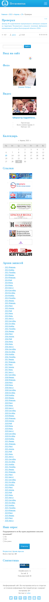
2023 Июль (9, 495)
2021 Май (8, 451)
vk (39, 598)
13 (6, 155)
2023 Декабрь (10, 508)
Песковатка (17, 3)
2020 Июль (9, 428)
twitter (11, 598)
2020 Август (9, 431)
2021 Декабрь (10, 467)
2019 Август (9, 408)
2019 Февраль (10, 400)
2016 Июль (9, 344)
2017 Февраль (10, 362)
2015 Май (8, 311)
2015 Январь (9, 301)
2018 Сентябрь (10, 390)
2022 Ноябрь (9, 485)
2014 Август (9, 288)
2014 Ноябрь (9, 295)
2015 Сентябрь (10, 321)
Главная (4, 14)
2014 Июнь (9, 283)
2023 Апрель (9, 490)
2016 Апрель (9, 336)
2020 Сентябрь (10, 434)
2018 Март (9, 382)
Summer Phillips (24, 87)
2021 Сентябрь (10, 459)
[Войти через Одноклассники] (34, 58)
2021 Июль (9, 454)
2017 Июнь (9, 370)
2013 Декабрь (10, 272)
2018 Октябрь (10, 393)
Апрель (16, 14)
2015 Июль (9, 316)
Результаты (7, 551)
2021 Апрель (9, 449)
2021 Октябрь (10, 462)
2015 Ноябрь (9, 326)
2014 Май (8, 280)
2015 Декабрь (10, 329)
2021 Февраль (10, 444)
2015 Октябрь (10, 323)
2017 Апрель (9, 367)
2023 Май (8, 492)
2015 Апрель (9, 308)
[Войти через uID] (14, 58)
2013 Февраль (10, 267)
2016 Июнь (9, 341)
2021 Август (9, 457)
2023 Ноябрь (9, 505)
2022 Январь (9, 469)
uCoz (29, 593)
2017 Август (9, 372)
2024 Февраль (10, 510)
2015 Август (9, 318)
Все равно (8, 541)
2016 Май (8, 339)
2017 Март (9, 364)
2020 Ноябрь (9, 439)
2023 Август (9, 497)
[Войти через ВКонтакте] (18, 58)
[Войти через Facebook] (22, 58)
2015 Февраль (10, 303)
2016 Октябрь (10, 352)
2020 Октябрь (10, 436)
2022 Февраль (10, 472)
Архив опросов (18, 551)
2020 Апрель (9, 421)
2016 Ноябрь (9, 354)
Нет (6, 539)
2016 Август (9, 347)
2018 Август (9, 388)
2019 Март (9, 403)
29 (22, 14)
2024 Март (9, 513)
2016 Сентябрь (10, 349)
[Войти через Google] (30, 58)
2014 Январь (9, 275)
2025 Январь (9, 515)
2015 (10, 14)
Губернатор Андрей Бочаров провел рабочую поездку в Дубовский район (24, 117)
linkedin (29, 598)
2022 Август (9, 477)
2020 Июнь (9, 426)
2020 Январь (9, 416)
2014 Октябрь (10, 293)
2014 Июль (9, 285)
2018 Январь (9, 377)
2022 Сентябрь (10, 480)
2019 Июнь (9, 405)
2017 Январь (9, 359)
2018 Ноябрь (9, 395)
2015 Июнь (9, 313)
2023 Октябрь (10, 503)
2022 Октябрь (10, 482)
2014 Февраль (10, 277)
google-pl (25, 598)
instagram (34, 598)
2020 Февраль (10, 418)
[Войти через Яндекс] (26, 58)
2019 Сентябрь (10, 410)
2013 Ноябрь (9, 270)
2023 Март (9, 487)
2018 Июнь (9, 385)
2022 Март (9, 475)
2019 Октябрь (10, 413)
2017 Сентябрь (10, 375)
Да (6, 537)
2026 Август (9, 521)
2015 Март (9, 306)
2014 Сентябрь (10, 290)
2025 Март (9, 518)
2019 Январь (9, 398)
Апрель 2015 (24, 140)
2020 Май (8, 423)
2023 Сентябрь (10, 500)
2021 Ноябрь (9, 464)
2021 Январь (9, 441)
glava (14, 35)
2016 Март (9, 334)
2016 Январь (9, 331)
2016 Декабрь (10, 357)
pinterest (20, 598)
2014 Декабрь (10, 298)
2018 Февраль (10, 380)
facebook (15, 598)
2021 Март (9, 446)
